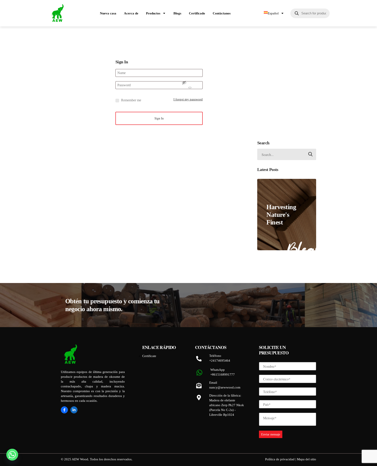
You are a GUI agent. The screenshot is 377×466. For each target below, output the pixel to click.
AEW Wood (80, 459)
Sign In (159, 118)
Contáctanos (222, 13)
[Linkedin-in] (73, 409)
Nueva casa (108, 13)
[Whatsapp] (12, 455)
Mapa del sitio (306, 459)
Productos (153, 13)
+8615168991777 (222, 374)
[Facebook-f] (64, 409)
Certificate (149, 356)
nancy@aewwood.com (224, 387)
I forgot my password (188, 99)
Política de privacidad (280, 459)
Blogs (177, 13)
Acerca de (131, 13)
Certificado (197, 13)
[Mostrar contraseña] (190, 85)
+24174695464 (219, 360)
